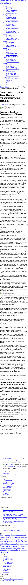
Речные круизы (7, 489)
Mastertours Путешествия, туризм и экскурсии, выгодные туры (11, 579)
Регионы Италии (10, 11)
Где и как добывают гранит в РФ (12, 515)
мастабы (3, 550)
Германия (5, 29)
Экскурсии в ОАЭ (11, 60)
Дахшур (5, 539)
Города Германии (10, 31)
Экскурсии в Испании (12, 20)
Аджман (5, 535)
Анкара (13, 535)
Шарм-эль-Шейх (16, 548)
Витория (18, 537)
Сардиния (24, 544)
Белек (1, 537)
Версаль (13, 537)
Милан (14, 541)
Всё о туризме (7, 77)
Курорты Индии (10, 66)
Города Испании (10, 16)
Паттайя (19, 541)
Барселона (24, 535)
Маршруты (9, 80)
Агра (1, 535)
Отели (8, 81)
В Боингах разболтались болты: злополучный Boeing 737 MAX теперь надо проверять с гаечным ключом (15, 521)
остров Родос (15, 550)
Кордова (1, 541)
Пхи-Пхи (25, 541)
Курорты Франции (11, 25)
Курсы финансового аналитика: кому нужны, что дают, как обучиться (15, 517)
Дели (8, 539)
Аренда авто (6, 491)
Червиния (7, 548)
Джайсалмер (11, 539)
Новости (8, 49)
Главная (2, 87)
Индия (5, 63)
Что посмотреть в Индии (12, 69)
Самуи (18, 544)
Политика (9, 50)
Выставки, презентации (12, 78)
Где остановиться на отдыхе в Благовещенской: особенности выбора (13, 513)
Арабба (17, 535)
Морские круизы (7, 487)
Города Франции (10, 24)
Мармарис (10, 541)
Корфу (5, 541)
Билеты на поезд (7, 486)
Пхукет (3, 543)
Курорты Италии (10, 9)
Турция (5, 34)
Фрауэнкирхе (2, 548)
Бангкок (20, 535)
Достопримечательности (12, 13)
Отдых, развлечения (11, 53)
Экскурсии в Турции (11, 38)
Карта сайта (6, 494)
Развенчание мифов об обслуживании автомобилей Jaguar (13, 510)
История (8, 52)
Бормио (3, 537)
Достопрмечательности (12, 62)
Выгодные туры (7, 480)
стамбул (4, 552)
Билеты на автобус (8, 484)
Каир (15, 539)
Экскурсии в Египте (11, 55)
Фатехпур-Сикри (17, 546)
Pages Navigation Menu (6, 3)
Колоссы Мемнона (22, 539)
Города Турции (10, 35)
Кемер (17, 539)
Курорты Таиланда (11, 73)
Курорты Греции (10, 43)
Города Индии (10, 64)
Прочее (8, 84)
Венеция (7, 537)
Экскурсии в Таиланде (12, 74)
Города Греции (10, 42)
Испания (5, 14)
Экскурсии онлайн (8, 482)
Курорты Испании (11, 18)
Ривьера (8, 544)
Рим (11, 544)
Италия (5, 6)
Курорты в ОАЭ (10, 59)
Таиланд (5, 70)
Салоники (14, 544)
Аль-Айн (8, 535)
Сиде (2, 546)
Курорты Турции (10, 36)
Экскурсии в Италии (11, 10)
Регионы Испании (11, 17)
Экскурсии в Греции (11, 45)
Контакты (5, 493)
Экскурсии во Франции (12, 27)
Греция (5, 41)
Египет (5, 48)
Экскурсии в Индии (11, 67)
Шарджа (10, 548)
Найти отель (6, 490)
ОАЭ (4, 57)
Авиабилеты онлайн (8, 483)
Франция (5, 23)
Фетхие (24, 546)
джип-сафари (21, 548)
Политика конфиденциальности (11, 530)
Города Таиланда (10, 71)
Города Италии (10, 7)
